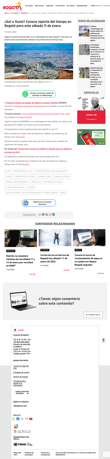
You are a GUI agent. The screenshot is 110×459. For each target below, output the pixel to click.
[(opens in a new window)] (50, 215)
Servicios (35, 182)
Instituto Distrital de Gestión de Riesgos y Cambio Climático (32, 103)
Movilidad (11, 251)
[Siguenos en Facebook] (13, 418)
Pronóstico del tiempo (25, 176)
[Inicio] (12, 5)
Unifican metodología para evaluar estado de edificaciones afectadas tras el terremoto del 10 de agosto (97, 33)
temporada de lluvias (52, 182)
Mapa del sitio (17, 454)
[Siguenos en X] (22, 418)
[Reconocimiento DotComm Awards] (22, 444)
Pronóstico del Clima (23, 171)
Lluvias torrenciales (15, 187)
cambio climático (61, 176)
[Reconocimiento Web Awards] (29, 444)
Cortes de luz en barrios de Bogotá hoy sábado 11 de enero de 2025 (54, 258)
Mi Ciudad (14, 13)
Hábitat (78, 250)
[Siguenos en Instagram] (26, 418)
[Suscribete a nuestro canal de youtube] (30, 418)
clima (8, 171)
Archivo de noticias (20, 377)
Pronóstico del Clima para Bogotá (52, 171)
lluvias (31, 187)
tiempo (8, 176)
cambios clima (44, 176)
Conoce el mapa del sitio (21, 367)
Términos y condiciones (45, 454)
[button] (39, 215)
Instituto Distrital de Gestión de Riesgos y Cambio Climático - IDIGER (35, 192)
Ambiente (24, 13)
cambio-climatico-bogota (17, 182)
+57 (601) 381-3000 (21, 342)
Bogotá (21, 137)
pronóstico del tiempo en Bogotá (28, 106)
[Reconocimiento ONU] (15, 444)
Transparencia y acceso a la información (19, 383)
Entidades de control (21, 372)
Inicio (7, 13)
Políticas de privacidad (29, 454)
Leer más (32, 274)
